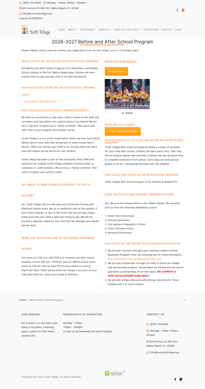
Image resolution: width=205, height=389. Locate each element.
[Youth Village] (35, 30)
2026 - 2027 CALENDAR (123, 131)
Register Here (116, 71)
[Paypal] (183, 10)
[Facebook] (177, 10)
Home (22, 299)
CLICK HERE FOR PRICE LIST (40, 101)
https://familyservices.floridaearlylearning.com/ (134, 258)
